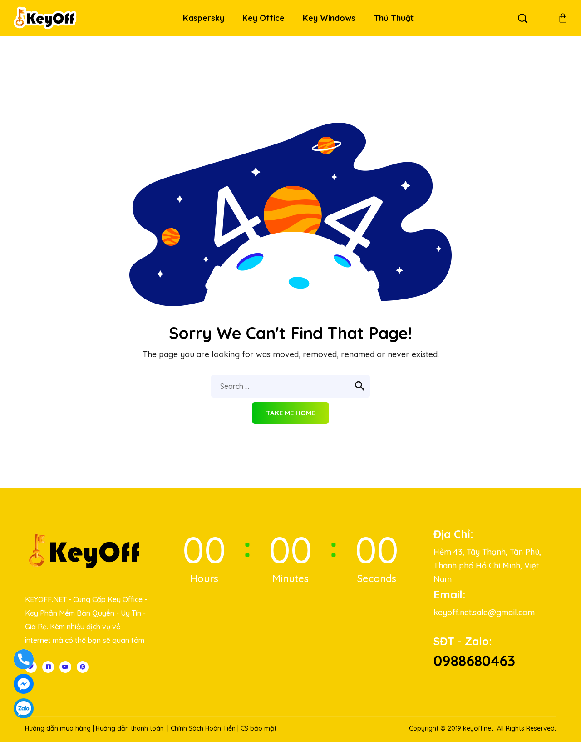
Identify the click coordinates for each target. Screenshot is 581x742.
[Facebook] (48, 667)
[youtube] (65, 667)
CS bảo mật (258, 728)
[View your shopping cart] (562, 18)
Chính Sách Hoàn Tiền (203, 728)
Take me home (290, 412)
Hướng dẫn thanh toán (130, 728)
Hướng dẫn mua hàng (58, 728)
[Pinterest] (83, 667)
